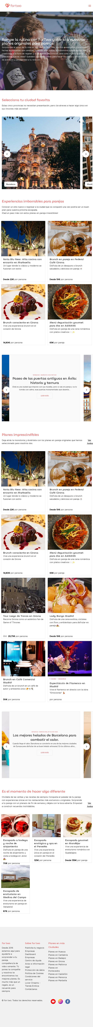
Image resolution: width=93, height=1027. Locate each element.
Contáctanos (31, 989)
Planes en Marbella (57, 981)
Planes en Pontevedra (54, 969)
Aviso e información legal (34, 965)
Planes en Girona (56, 961)
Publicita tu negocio (34, 948)
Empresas (30, 951)
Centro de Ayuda (33, 961)
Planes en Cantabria (58, 955)
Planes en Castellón (57, 974)
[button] (89, 6)
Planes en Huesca (56, 952)
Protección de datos (35, 970)
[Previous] (7, 154)
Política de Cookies (34, 973)
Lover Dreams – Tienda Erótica (32, 984)
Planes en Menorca (57, 977)
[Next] (85, 154)
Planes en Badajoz (57, 958)
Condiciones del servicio (32, 978)
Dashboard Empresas (30, 955)
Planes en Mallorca (57, 965)
